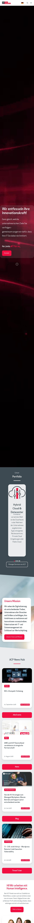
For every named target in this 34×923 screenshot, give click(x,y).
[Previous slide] (3, 521)
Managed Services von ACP (17, 564)
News (17, 767)
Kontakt (6, 253)
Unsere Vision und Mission (14, 637)
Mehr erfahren (17, 909)
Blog (17, 819)
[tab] (14, 560)
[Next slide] (31, 521)
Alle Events (17, 715)
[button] (27, 3)
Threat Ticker (17, 871)
